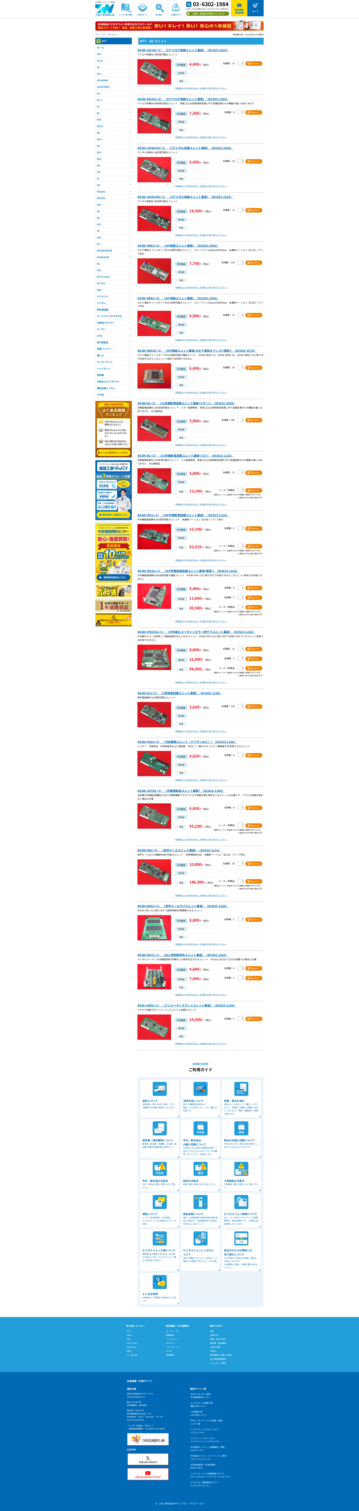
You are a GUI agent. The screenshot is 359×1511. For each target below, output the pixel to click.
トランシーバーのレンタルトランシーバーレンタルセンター (205, 1440)
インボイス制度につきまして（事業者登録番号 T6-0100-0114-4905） (146, 1427)
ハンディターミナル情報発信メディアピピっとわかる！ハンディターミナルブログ (210, 1475)
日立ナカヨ (132, 1343)
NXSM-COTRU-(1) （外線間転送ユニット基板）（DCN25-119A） (181, 791)
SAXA (129, 1335)
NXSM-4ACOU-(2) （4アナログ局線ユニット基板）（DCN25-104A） (183, 99)
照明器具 (170, 1355)
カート (255, 11)
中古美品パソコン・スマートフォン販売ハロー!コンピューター (208, 1457)
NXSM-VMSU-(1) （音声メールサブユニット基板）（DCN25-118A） (182, 906)
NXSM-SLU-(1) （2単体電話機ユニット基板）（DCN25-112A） (179, 693)
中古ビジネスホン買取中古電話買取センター (200, 1396)
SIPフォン (170, 1343)
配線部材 (170, 1335)
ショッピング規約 (218, 1363)
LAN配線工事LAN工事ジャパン (198, 1413)
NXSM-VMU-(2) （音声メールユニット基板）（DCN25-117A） (179, 850)
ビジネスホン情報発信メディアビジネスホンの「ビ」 (204, 1484)
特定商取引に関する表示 (221, 1355)
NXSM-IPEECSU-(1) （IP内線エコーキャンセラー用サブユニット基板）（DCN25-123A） (196, 632)
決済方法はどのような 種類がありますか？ (114, 423)
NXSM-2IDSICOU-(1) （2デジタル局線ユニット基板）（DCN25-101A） (185, 197)
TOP (97, 34)
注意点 (213, 1350)
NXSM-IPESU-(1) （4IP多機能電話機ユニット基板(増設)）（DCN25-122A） (188, 571)
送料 (212, 1331)
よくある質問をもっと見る (114, 452)
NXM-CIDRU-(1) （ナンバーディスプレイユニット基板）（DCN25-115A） (186, 1005)
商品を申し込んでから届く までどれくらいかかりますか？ (116, 432)
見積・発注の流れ (218, 1339)
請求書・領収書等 (218, 1343)
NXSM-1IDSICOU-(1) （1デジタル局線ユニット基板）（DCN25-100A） (185, 148)
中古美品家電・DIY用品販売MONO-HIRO (203, 1466)
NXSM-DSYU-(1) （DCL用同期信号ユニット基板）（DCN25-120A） (182, 955)
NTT (103, 34)
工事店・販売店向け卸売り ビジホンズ (208, 13)
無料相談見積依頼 (239, 11)
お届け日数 (215, 1347)
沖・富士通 (132, 1355)
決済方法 (214, 1335)
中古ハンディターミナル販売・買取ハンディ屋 (206, 1422)
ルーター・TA (172, 1331)
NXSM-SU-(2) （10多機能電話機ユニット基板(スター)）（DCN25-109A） (186, 403)
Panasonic (132, 1347)
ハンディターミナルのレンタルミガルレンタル (204, 1431)
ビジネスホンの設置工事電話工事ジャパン (201, 1404)
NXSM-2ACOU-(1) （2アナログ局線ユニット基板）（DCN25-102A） (183, 50)
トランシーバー (173, 1347)
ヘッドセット (172, 1339)
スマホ (169, 1350)
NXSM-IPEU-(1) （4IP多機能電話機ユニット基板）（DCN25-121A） (183, 515)
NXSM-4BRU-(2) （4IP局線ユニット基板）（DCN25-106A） (178, 245)
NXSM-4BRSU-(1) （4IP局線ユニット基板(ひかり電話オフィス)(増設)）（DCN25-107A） (197, 350)
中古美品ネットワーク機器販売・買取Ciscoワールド (207, 1449)
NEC (129, 1339)
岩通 (129, 1350)
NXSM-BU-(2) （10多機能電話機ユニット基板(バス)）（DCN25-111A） (185, 455)
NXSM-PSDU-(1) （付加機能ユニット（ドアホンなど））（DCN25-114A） (187, 742)
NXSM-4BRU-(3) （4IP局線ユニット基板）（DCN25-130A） (178, 298)
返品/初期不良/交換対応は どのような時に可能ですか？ (117, 442)
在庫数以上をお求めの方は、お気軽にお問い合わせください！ (201, 88)
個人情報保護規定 (218, 1358)
